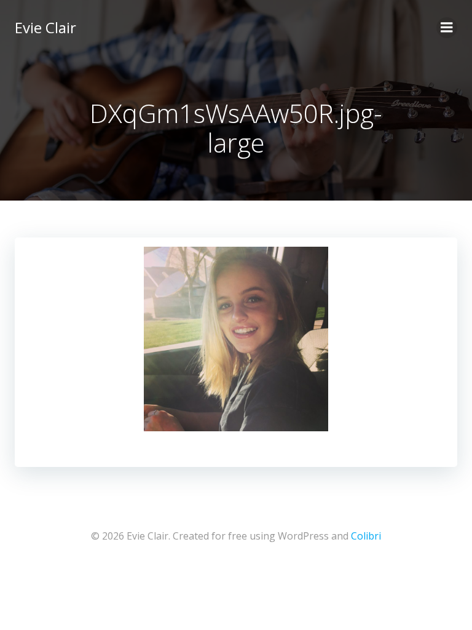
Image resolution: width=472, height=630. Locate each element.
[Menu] (446, 27)
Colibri (366, 536)
